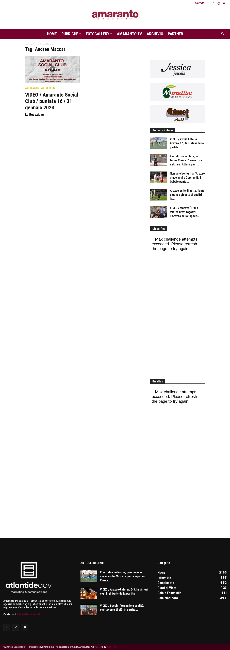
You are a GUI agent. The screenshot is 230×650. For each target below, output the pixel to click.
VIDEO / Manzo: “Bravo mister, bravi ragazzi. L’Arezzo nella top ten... (185, 212)
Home (52, 34)
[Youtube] (224, 3)
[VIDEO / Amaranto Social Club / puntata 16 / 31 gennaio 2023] (52, 69)
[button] (223, 34)
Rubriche (69, 34)
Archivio (155, 34)
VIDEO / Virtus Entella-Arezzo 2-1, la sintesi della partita (187, 143)
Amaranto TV (129, 34)
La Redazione (34, 115)
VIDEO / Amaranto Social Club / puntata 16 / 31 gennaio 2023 (51, 101)
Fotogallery (97, 34)
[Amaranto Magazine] (115, 15)
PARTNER (175, 34)
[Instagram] (218, 3)
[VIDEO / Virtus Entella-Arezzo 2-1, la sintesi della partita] (158, 143)
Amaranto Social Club (40, 88)
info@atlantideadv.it (28, 614)
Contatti (200, 3)
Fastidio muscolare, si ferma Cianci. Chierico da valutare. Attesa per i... (186, 160)
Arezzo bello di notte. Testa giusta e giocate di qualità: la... (187, 194)
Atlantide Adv (111, 647)
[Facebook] (213, 3)
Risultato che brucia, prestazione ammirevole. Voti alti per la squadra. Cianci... (122, 576)
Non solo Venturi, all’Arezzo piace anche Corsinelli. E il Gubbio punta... (187, 177)
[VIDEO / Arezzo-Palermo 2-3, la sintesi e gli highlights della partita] (88, 593)
